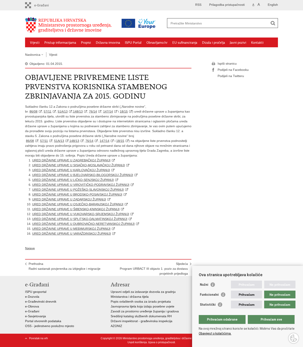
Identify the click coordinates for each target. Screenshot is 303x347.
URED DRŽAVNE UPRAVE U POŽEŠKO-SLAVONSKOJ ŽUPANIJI (78, 189)
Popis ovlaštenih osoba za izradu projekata (141, 301)
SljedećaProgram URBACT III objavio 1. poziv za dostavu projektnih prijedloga (154, 268)
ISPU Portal (133, 43)
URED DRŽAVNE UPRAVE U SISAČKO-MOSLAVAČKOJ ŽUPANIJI (78, 165)
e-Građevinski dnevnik (40, 301)
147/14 (108, 111)
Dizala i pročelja (213, 43)
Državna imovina (108, 43)
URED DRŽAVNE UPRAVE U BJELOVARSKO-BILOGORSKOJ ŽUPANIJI (82, 175)
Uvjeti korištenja (137, 342)
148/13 (78, 111)
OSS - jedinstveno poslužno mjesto (49, 326)
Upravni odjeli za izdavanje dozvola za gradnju (143, 291)
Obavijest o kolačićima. (215, 333)
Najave (30, 248)
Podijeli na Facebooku (233, 69)
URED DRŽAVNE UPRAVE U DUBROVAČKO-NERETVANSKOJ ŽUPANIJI (83, 224)
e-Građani (32, 311)
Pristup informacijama (60, 43)
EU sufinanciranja (184, 43)
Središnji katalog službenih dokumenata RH (141, 316)
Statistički (208, 304)
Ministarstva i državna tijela (130, 296)
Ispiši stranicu (227, 63)
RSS (198, 4)
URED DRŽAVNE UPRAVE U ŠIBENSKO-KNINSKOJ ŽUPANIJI (76, 209)
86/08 (33, 111)
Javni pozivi (238, 43)
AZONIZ (116, 326)
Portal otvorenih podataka (43, 321)
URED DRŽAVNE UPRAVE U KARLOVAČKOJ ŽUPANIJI (71, 170)
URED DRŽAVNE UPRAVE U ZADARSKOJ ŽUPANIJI (69, 199)
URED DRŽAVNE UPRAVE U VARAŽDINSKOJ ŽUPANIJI (71, 233)
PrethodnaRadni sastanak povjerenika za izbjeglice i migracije (64, 266)
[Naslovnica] (69, 25)
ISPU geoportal (35, 291)
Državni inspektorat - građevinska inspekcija (141, 321)
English (273, 4)
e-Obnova (32, 306)
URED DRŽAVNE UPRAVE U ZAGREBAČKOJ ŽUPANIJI (71, 160)
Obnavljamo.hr (156, 43)
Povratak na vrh (38, 338)
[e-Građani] (44, 5)
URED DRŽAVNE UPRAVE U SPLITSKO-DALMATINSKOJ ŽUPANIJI (79, 219)
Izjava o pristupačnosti (161, 342)
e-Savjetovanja (35, 316)
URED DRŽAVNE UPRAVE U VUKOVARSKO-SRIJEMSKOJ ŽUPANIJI (80, 214)
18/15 (124, 111)
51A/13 (63, 111)
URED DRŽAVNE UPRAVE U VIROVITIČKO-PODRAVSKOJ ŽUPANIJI (80, 184)
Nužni (204, 284)
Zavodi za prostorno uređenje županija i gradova (145, 311)
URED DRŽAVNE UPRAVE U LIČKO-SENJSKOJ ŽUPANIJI (73, 180)
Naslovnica (32, 54)
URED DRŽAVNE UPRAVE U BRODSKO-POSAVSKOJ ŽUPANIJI (77, 194)
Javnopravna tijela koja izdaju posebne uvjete (142, 306)
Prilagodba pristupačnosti (227, 4)
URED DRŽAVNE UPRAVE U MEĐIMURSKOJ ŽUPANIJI (71, 228)
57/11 (47, 111)
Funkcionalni (209, 294)
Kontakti (257, 43)
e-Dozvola (32, 296)
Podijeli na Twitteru (231, 76)
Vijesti (34, 43)
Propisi (86, 43)
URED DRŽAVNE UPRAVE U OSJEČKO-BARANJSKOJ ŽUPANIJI (77, 204)
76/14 (93, 111)
